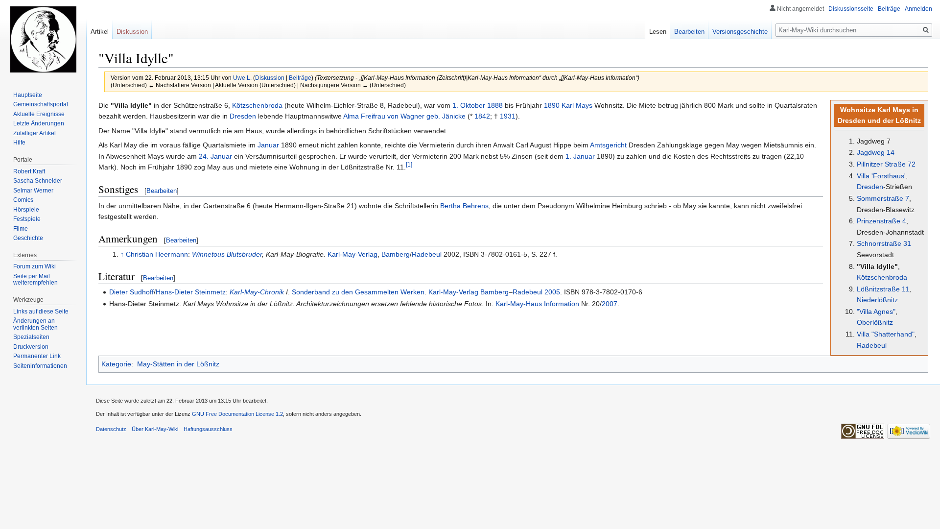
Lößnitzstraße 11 (883, 289)
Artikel (100, 31)
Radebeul (872, 345)
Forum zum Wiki (34, 266)
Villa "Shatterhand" (886, 334)
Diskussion (269, 77)
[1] (409, 164)
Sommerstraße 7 (883, 198)
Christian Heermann (157, 254)
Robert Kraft (29, 171)
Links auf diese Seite (41, 311)
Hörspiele (26, 209)
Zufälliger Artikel (34, 133)
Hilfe (19, 142)
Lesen (657, 31)
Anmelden (918, 8)
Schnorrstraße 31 (884, 243)
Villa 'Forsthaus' (881, 176)
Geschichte (28, 238)
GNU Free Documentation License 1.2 (237, 414)
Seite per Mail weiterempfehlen (35, 280)
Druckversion (30, 346)
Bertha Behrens (464, 206)
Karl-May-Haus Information (537, 304)
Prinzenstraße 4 (881, 221)
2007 (609, 304)
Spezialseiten (31, 337)
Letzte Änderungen (38, 123)
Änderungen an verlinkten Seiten (35, 324)
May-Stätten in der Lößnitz (178, 364)
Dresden (870, 187)
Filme (20, 228)
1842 (482, 116)
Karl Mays (577, 105)
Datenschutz (111, 429)
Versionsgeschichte (740, 31)
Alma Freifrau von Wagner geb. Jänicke (404, 116)
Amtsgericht (608, 145)
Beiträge (300, 77)
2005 (552, 292)
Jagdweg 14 (875, 152)
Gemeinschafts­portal (40, 104)
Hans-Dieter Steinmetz (191, 292)
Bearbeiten (161, 190)
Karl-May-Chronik (257, 292)
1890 (552, 105)
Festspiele (27, 219)
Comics (23, 199)
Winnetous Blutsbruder (227, 254)
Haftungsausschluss (208, 429)
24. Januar (215, 156)
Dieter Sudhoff (131, 292)
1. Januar (580, 156)
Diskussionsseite (850, 8)
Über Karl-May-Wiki (155, 429)
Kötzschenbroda (882, 277)
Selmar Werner (33, 190)
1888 (495, 105)
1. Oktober (468, 105)
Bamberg (395, 254)
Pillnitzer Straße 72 (886, 164)
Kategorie (116, 364)
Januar (268, 145)
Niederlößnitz (877, 300)
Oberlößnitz (875, 322)
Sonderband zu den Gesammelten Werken (358, 292)
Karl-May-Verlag (352, 254)
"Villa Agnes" (876, 311)
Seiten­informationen (40, 365)
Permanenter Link (37, 356)
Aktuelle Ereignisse (39, 114)
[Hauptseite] (43, 39)
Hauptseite (27, 95)
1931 (508, 116)
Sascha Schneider (37, 180)
